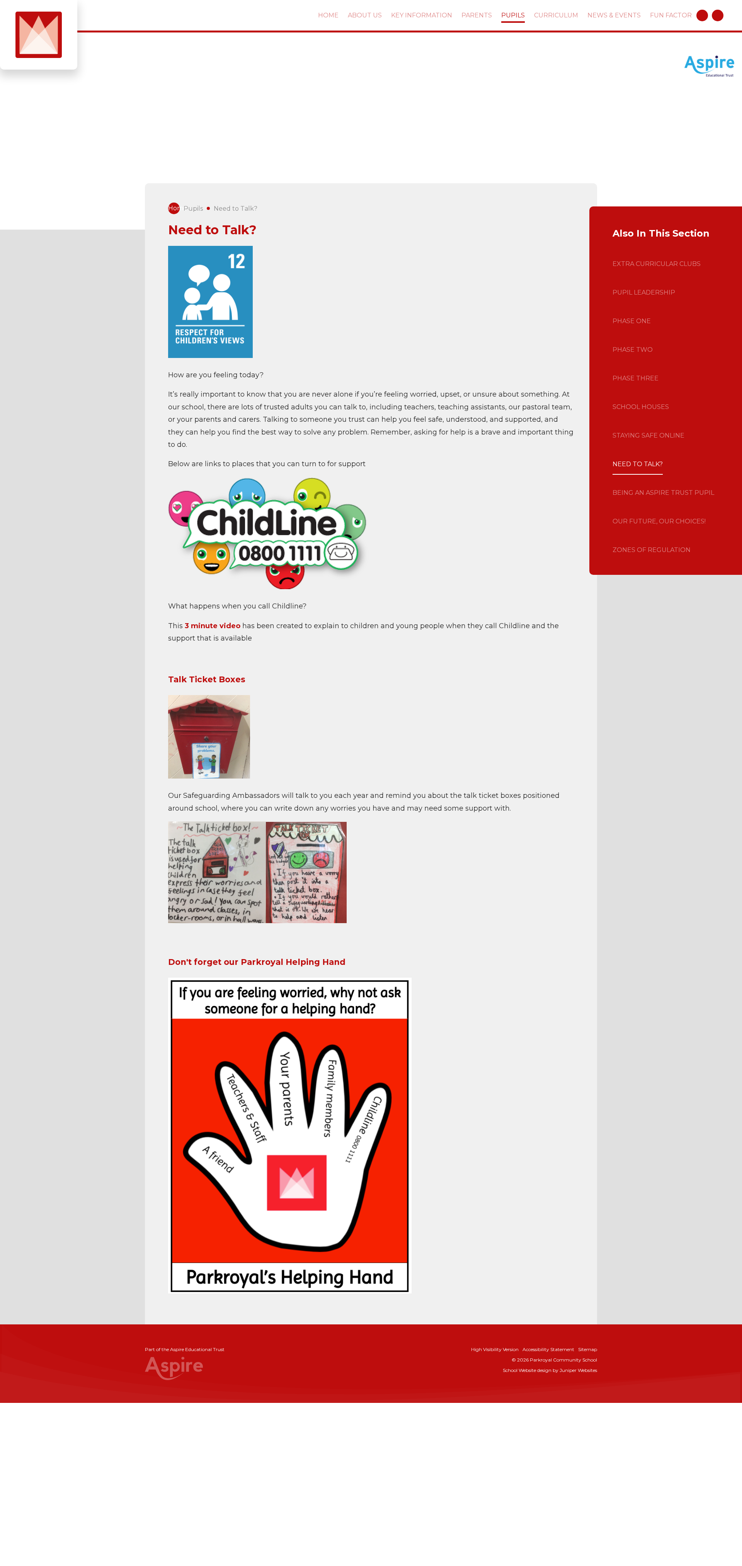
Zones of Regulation (652, 550)
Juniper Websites (578, 1370)
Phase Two (633, 349)
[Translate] (702, 15)
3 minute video (212, 626)
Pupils (193, 208)
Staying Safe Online (648, 435)
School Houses (641, 407)
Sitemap (587, 1349)
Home (174, 208)
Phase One (632, 321)
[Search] (717, 15)
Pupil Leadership (644, 292)
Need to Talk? (235, 208)
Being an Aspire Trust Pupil (663, 492)
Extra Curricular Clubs (657, 264)
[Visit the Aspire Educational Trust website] (709, 67)
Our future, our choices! (659, 521)
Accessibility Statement (548, 1349)
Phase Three (636, 378)
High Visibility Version (495, 1349)
